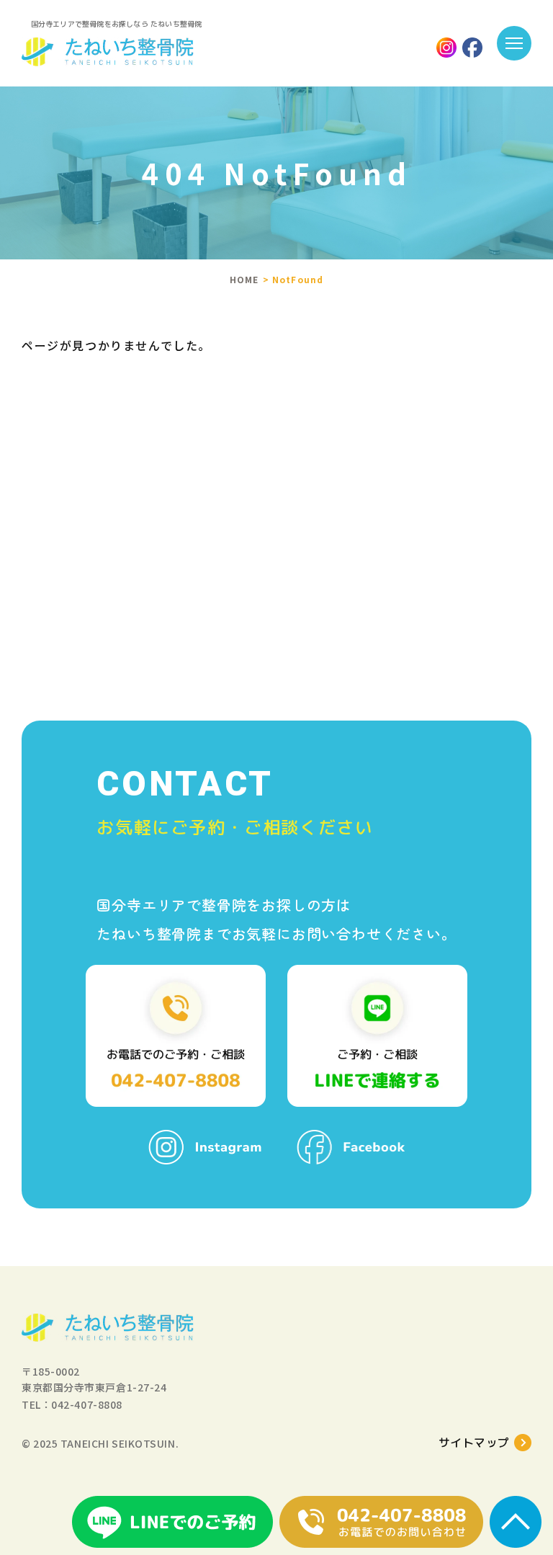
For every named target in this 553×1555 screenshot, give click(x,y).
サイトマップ (474, 1443)
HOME (244, 279)
